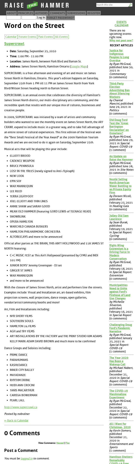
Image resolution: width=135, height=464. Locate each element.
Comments (57, 13)
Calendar (11, 36)
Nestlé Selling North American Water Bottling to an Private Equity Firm (120, 186)
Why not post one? (121, 40)
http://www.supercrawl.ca (20, 407)
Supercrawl (14, 43)
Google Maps (79, 66)
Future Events (27, 36)
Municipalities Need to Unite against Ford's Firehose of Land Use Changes (119, 291)
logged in (27, 458)
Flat (68, 443)
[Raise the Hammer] (37, 9)
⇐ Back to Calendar (16, 420)
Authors (41, 13)
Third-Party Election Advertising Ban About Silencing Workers (119, 90)
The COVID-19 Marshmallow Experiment (118, 394)
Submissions (76, 13)
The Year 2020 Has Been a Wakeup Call (118, 361)
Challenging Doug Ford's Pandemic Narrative (120, 328)
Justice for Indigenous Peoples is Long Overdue (119, 55)
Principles (25, 13)
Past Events (45, 36)
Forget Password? (60, 18)
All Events (61, 36)
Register (93, 13)
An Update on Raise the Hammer (121, 158)
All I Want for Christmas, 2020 (120, 425)
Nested (60, 443)
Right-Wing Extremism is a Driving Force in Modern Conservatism (119, 252)
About (11, 13)
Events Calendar (121, 23)
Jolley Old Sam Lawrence (118, 217)
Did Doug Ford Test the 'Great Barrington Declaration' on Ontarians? (119, 126)
